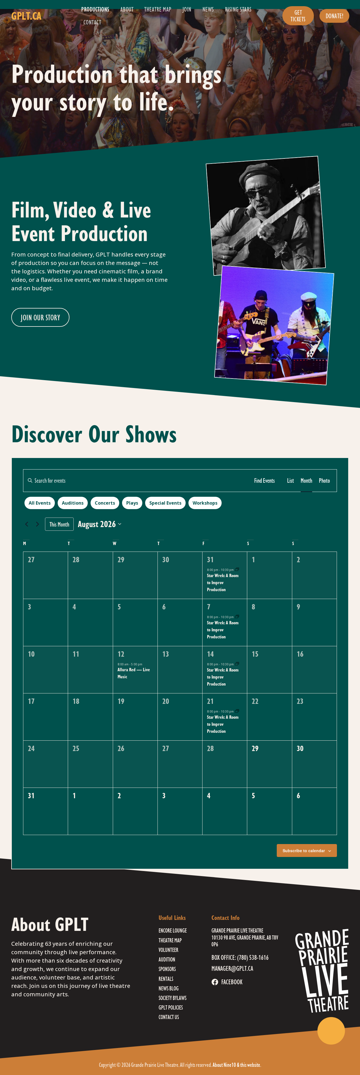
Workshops (205, 503)
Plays (132, 503)
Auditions (73, 503)
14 (210, 654)
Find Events (264, 480)
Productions (95, 9)
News (208, 9)
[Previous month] (26, 524)
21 (210, 701)
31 (210, 559)
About (127, 9)
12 (121, 654)
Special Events (165, 503)
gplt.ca (26, 15)
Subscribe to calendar (304, 850)
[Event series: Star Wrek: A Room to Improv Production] (237, 570)
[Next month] (37, 524)
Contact (92, 22)
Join (187, 9)
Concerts (105, 503)
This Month (59, 524)
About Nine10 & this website (236, 1065)
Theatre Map (158, 9)
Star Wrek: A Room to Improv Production (222, 582)
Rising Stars (238, 9)
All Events (40, 503)
